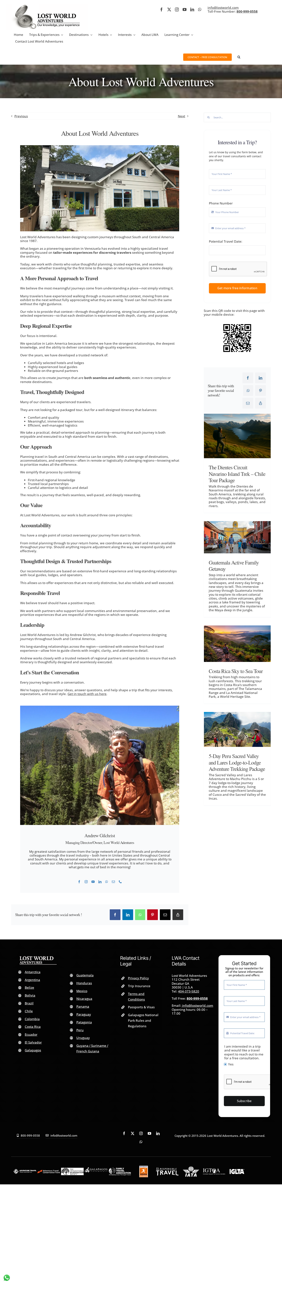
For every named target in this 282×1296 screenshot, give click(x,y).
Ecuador (31, 1034)
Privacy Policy (138, 978)
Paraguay (83, 1014)
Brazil (29, 1003)
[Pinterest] (152, 914)
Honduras (84, 983)
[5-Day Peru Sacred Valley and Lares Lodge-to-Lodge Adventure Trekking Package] (237, 729)
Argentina (32, 980)
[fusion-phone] (120, 881)
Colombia (32, 1019)
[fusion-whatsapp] (106, 881)
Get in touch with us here (87, 694)
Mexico (81, 991)
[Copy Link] (178, 914)
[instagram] (177, 10)
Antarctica (32, 972)
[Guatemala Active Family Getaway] (237, 537)
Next (181, 116)
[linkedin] (192, 10)
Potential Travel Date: (225, 241)
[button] (239, 57)
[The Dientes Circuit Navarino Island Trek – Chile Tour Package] (237, 436)
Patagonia (84, 1022)
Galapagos (33, 1050)
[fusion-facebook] (79, 881)
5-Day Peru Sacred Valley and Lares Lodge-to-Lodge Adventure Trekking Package (237, 762)
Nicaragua (84, 998)
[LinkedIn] (127, 914)
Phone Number (221, 203)
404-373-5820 (188, 991)
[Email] (165, 914)
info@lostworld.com (223, 7)
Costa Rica (33, 1026)
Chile (29, 1011)
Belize (29, 987)
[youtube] (184, 10)
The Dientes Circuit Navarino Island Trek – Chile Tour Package (237, 474)
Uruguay (83, 1038)
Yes (230, 1064)
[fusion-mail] (113, 881)
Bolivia (30, 995)
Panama (82, 1006)
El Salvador (33, 1042)
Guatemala (85, 975)
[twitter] (169, 10)
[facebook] (161, 10)
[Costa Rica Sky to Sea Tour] (237, 643)
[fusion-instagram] (86, 881)
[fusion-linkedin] (99, 881)
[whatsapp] (199, 10)
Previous (21, 116)
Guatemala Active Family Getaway (234, 566)
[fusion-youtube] (93, 881)
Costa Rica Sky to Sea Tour (236, 671)
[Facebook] (115, 914)
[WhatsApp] (140, 914)
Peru (80, 1030)
